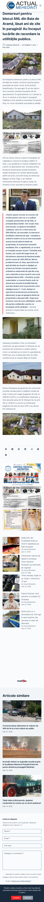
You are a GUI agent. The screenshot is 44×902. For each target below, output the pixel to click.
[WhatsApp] (38, 449)
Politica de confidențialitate (20, 881)
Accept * (18, 881)
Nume (7, 831)
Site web (7, 846)
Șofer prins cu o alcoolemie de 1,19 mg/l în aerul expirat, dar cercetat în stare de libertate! (31, 617)
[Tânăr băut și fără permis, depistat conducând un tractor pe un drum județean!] (22, 786)
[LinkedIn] (25, 449)
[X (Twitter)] (12, 449)
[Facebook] (6, 449)
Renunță (28, 898)
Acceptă (16, 898)
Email (7, 838)
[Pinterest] (19, 449)
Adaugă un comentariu (13, 853)
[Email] (6, 455)
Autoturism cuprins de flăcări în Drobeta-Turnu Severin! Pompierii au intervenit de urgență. (31, 562)
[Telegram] (32, 449)
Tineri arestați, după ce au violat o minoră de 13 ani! (31, 578)
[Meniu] (40, 6)
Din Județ (6, 47)
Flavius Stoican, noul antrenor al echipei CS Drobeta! (30, 596)
